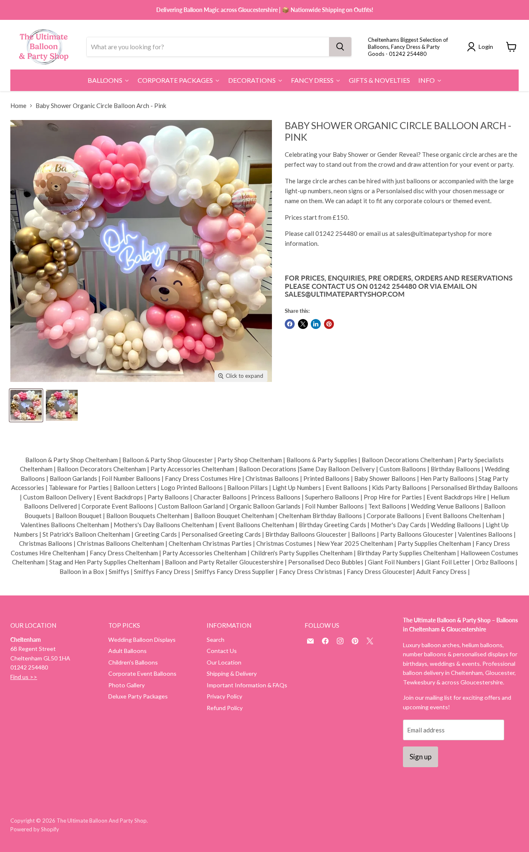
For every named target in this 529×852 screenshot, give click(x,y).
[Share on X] (303, 324)
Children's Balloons (133, 662)
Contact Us (222, 650)
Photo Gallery (126, 685)
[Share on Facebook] (290, 324)
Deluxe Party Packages (138, 696)
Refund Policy (225, 707)
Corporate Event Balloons (142, 673)
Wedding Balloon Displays (142, 639)
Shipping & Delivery (232, 673)
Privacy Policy (224, 696)
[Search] (340, 46)
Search (215, 639)
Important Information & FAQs (247, 685)
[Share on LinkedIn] (316, 324)
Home (18, 105)
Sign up (420, 756)
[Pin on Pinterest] (329, 324)
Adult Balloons (127, 650)
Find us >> (23, 676)
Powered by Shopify (34, 829)
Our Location (224, 662)
